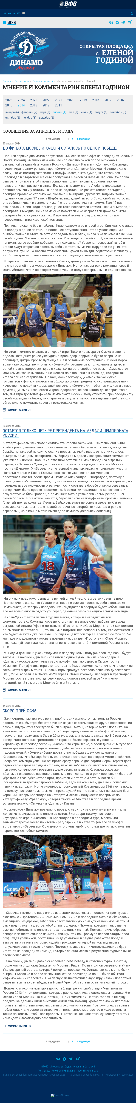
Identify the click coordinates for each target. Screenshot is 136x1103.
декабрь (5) (46, 117)
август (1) (101, 112)
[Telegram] (123, 22)
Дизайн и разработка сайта (88, 1074)
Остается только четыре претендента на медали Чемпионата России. (65, 433)
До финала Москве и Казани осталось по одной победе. (60, 148)
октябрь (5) (12, 117)
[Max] (117, 23)
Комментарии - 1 (19, 410)
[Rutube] (130, 22)
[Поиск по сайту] (14, 13)
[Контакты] (5, 13)
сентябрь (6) (118, 112)
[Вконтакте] (111, 22)
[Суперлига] (68, 4)
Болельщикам (22, 81)
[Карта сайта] (9, 13)
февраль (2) (29, 112)
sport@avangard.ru (88, 1070)
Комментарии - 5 (19, 1025)
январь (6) (12, 112)
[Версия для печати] (18, 13)
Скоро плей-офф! (19, 710)
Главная (7, 81)
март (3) (45, 112)
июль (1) (86, 112)
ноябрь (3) (29, 117)
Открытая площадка (43, 81)
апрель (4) (59, 112)
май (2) (73, 112)
